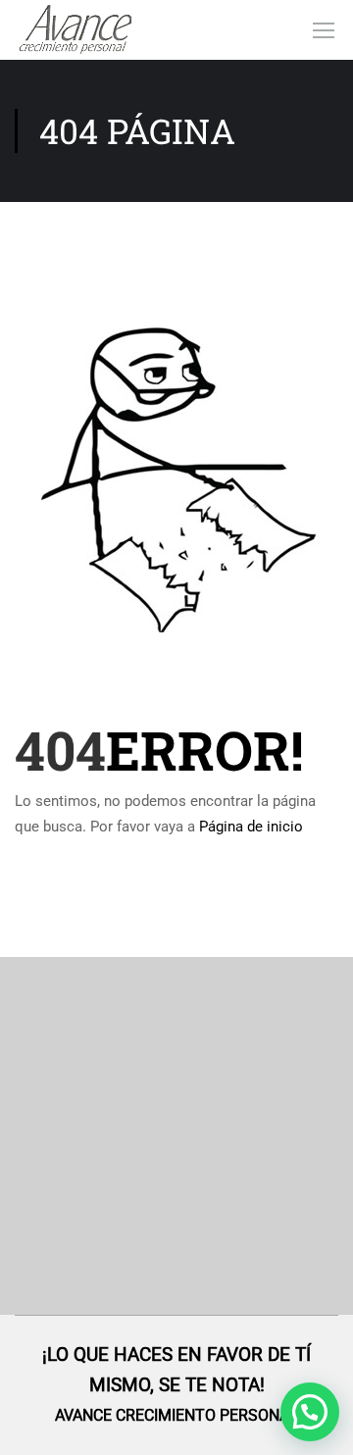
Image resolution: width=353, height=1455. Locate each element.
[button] (309, 1411)
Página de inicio (251, 826)
